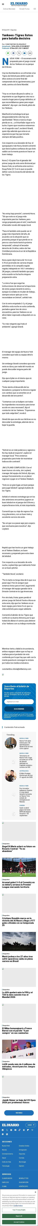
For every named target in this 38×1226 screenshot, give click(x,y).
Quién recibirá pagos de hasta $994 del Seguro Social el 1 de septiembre (25, 811)
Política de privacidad (10, 715)
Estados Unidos (24, 1146)
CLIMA (4, 1186)
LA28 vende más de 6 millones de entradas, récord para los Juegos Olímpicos (18, 1066)
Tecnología (5, 1166)
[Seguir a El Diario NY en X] (7, 1130)
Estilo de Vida (6, 1162)
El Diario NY (5, 30)
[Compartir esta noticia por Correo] (24, 53)
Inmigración (23, 1150)
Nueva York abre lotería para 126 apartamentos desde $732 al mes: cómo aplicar (26, 744)
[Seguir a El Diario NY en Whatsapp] (3, 1134)
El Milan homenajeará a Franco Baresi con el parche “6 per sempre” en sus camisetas (17, 1030)
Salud (4, 1158)
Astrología (24, 771)
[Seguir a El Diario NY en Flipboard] (28, 1130)
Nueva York (24, 738)
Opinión (21, 1166)
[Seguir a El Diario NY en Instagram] (11, 1130)
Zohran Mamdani (9, 9)
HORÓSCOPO (23, 1186)
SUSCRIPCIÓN (23, 1182)
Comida (21, 1158)
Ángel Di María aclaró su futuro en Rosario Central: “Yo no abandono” (18, 848)
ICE (35, 9)
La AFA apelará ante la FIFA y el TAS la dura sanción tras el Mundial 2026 (17, 994)
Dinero (22, 805)
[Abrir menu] (3, 4)
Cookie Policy (18, 1205)
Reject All (19, 1216)
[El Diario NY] (19, 4)
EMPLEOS (5, 1182)
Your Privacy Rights (19, 1210)
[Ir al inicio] (10, 1125)
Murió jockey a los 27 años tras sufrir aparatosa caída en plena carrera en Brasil (17, 958)
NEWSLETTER (23, 1178)
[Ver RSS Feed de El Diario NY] (7, 1134)
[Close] (35, 1192)
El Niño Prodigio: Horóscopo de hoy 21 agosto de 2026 (26, 775)
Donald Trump (24, 9)
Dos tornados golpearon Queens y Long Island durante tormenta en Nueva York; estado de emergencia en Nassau (26, 795)
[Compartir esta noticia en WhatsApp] (8, 53)
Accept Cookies (19, 1222)
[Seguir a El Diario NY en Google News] (24, 1130)
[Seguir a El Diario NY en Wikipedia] (32, 1130)
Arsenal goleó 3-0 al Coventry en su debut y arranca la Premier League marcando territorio (18, 884)
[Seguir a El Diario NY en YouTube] (15, 1130)
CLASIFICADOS (7, 1178)
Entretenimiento (7, 1154)
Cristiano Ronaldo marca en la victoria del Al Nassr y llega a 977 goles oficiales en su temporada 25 (18, 922)
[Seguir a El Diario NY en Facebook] (3, 1130)
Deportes (13, 30)
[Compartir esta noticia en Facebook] (13, 53)
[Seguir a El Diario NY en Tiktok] (20, 1130)
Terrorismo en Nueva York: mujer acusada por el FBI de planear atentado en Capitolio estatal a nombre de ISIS (26, 761)
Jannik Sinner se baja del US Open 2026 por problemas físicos (19, 1101)
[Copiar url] (30, 53)
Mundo (4, 1150)
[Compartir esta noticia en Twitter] (19, 53)
